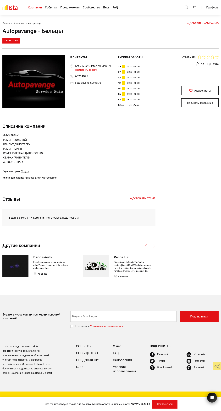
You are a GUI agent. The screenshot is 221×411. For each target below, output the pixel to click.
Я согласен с (82, 326)
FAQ (115, 7)
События (51, 7)
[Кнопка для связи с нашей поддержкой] (212, 398)
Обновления (122, 360)
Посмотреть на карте (86, 70)
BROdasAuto (42, 257)
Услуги (25, 171)
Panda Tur (121, 257)
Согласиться (165, 404)
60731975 (81, 76)
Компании (35, 7)
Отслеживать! (202, 90)
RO (194, 7)
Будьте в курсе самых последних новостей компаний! (31, 316)
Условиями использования (106, 326)
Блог (106, 7)
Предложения (70, 7)
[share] (217, 366)
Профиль (212, 7)
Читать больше (140, 403)
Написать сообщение (200, 102)
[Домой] (10, 7)
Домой (6, 23)
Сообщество (91, 7)
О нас (117, 346)
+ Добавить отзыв (142, 198)
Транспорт (11, 40)
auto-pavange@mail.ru (88, 82)
